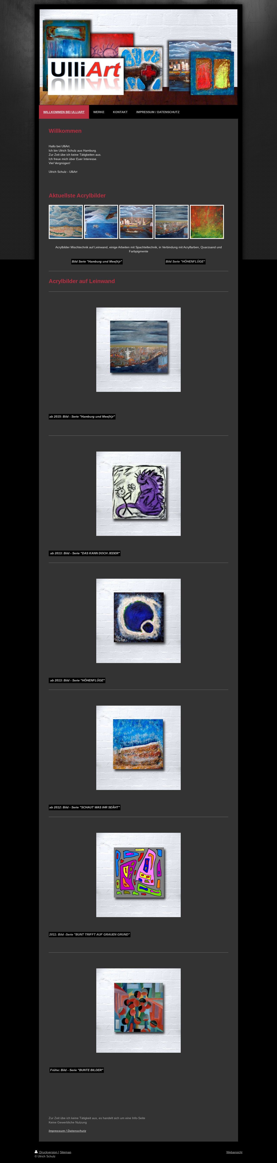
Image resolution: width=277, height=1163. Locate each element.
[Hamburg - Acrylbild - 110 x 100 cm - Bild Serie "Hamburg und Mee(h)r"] (172, 222)
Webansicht (234, 1152)
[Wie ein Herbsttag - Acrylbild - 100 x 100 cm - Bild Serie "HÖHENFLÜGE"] (207, 222)
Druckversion (48, 1152)
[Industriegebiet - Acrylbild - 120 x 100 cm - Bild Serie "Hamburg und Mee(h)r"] (136, 222)
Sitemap (65, 1152)
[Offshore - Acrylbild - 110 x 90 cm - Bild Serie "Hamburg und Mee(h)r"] (101, 222)
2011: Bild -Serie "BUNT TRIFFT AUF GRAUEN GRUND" (89, 934)
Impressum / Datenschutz (67, 1131)
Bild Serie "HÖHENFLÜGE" (185, 261)
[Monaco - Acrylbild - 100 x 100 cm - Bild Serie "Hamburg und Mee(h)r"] (66, 222)
